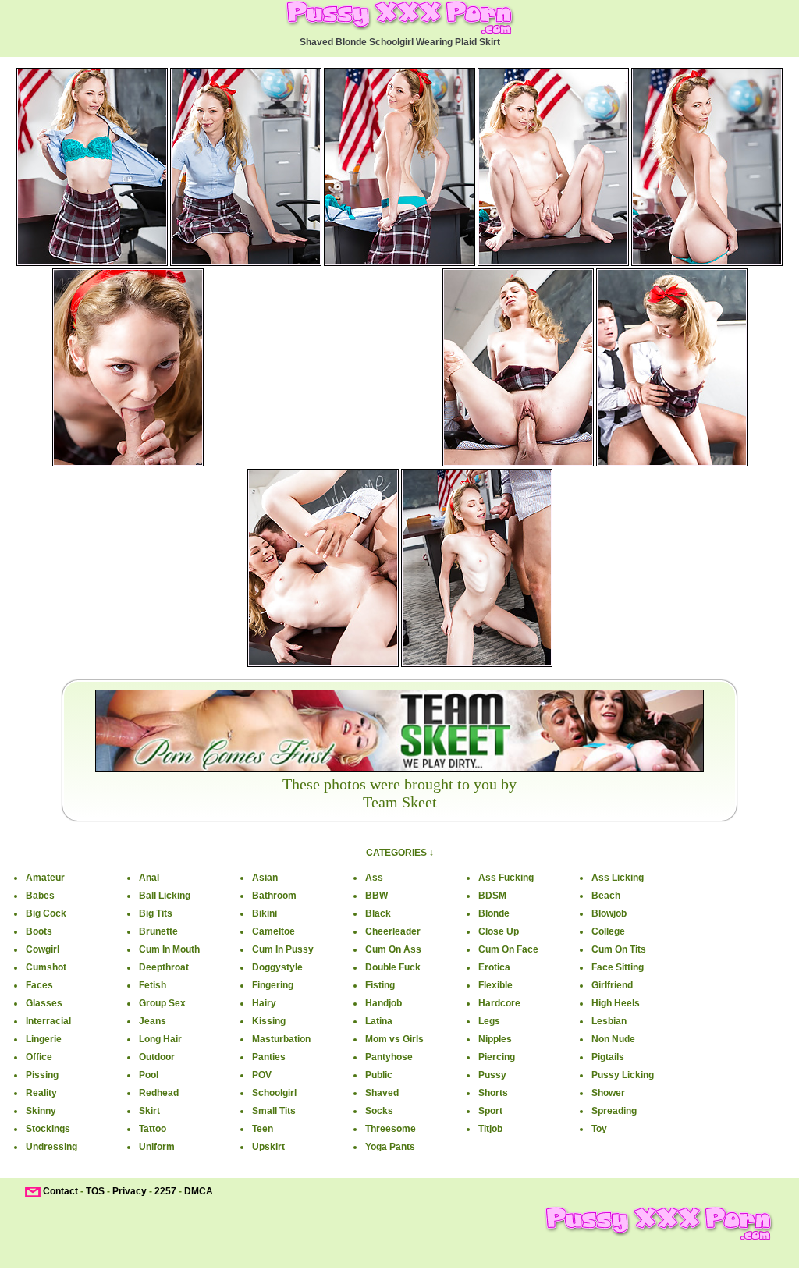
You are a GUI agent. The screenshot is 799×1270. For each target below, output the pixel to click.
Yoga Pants (390, 1146)
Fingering (272, 985)
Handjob (383, 1003)
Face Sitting (617, 967)
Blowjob (609, 913)
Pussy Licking (622, 1075)
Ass (374, 877)
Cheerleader (393, 931)
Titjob (490, 1128)
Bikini (264, 913)
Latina (378, 1021)
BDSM (492, 895)
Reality (41, 1092)
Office (39, 1057)
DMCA (198, 1191)
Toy (599, 1128)
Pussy (492, 1075)
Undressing (51, 1146)
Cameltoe (273, 931)
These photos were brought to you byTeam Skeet (399, 793)
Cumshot (46, 967)
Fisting (380, 985)
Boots (39, 931)
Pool (148, 1075)
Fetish (152, 985)
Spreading (614, 1110)
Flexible (495, 985)
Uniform (157, 1146)
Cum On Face (508, 949)
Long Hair (160, 1039)
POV (262, 1075)
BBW (376, 895)
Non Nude (613, 1039)
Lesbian (609, 1021)
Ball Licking (164, 895)
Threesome (390, 1128)
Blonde (494, 913)
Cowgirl (42, 949)
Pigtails (607, 1057)
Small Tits (274, 1110)
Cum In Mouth (169, 949)
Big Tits (155, 913)
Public (378, 1075)
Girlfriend (612, 985)
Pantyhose (389, 1057)
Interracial (48, 1021)
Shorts (493, 1092)
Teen (262, 1128)
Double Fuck (393, 967)
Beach (605, 895)
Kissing (269, 1021)
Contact (60, 1191)
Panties (269, 1057)
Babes (40, 895)
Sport (490, 1110)
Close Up (498, 931)
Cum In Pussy (283, 949)
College (608, 931)
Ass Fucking (506, 877)
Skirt (149, 1110)
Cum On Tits (618, 949)
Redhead (159, 1092)
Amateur (45, 877)
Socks (379, 1110)
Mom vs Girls (394, 1039)
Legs (489, 1021)
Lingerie (44, 1039)
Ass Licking (617, 877)
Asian (265, 877)
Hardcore (499, 1003)
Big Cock (46, 913)
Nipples (495, 1039)
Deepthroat (164, 967)
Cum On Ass (393, 949)
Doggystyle (277, 967)
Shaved (382, 1092)
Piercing (496, 1057)
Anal (149, 877)
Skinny (41, 1110)
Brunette (158, 931)
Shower (608, 1092)
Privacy (129, 1191)
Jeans (152, 1021)
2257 (165, 1191)
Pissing (42, 1075)
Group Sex (162, 1003)
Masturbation (281, 1039)
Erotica (494, 967)
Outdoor (157, 1057)
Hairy (264, 1003)
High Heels (615, 1003)
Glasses (44, 1003)
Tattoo (152, 1128)
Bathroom (274, 895)
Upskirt (268, 1146)
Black (378, 913)
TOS (95, 1191)
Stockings (48, 1128)
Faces (39, 985)
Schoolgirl (274, 1092)
